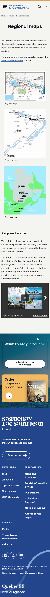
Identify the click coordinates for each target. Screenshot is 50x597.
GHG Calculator (11, 497)
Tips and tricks (10, 486)
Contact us (14, 455)
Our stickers (32, 493)
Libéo (40, 573)
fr (46, 7)
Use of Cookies (16, 569)
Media (11, 16)
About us (7, 480)
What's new (9, 491)
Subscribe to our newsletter (25, 364)
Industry (7, 545)
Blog (4, 474)
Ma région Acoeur (35, 508)
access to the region (12, 60)
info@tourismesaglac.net (17, 443)
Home (3, 16)
